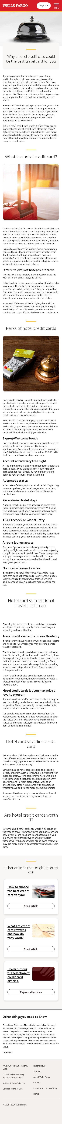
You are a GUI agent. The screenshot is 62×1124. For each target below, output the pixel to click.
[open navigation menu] (55, 5)
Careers (37, 1082)
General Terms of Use (12, 1088)
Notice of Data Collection (14, 1083)
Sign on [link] (44, 5)
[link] (15, 5)
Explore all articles (31, 992)
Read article (31, 906)
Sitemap (37, 1071)
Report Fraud (39, 1065)
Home (36, 1093)
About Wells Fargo (41, 1077)
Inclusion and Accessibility (45, 1088)
